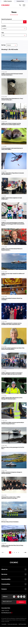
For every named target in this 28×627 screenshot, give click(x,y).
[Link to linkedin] (21, 597)
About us (4, 569)
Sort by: (3, 45)
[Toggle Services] (26, 574)
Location (3, 26)
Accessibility (4, 624)
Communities (5, 584)
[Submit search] (25, 21)
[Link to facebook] (15, 597)
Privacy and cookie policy (12, 624)
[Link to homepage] (5, 5)
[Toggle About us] (26, 569)
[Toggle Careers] (26, 589)
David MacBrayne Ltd (6, 613)
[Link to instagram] (18, 597)
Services (4, 574)
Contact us (21, 602)
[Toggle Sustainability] (26, 579)
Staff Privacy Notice (22, 624)
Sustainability (5, 579)
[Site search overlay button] (20, 5)
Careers (4, 589)
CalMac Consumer (5, 610)
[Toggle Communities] (26, 584)
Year (2, 32)
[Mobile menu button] (24, 5)
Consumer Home (20, 1)
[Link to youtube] (24, 597)
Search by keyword (6, 19)
